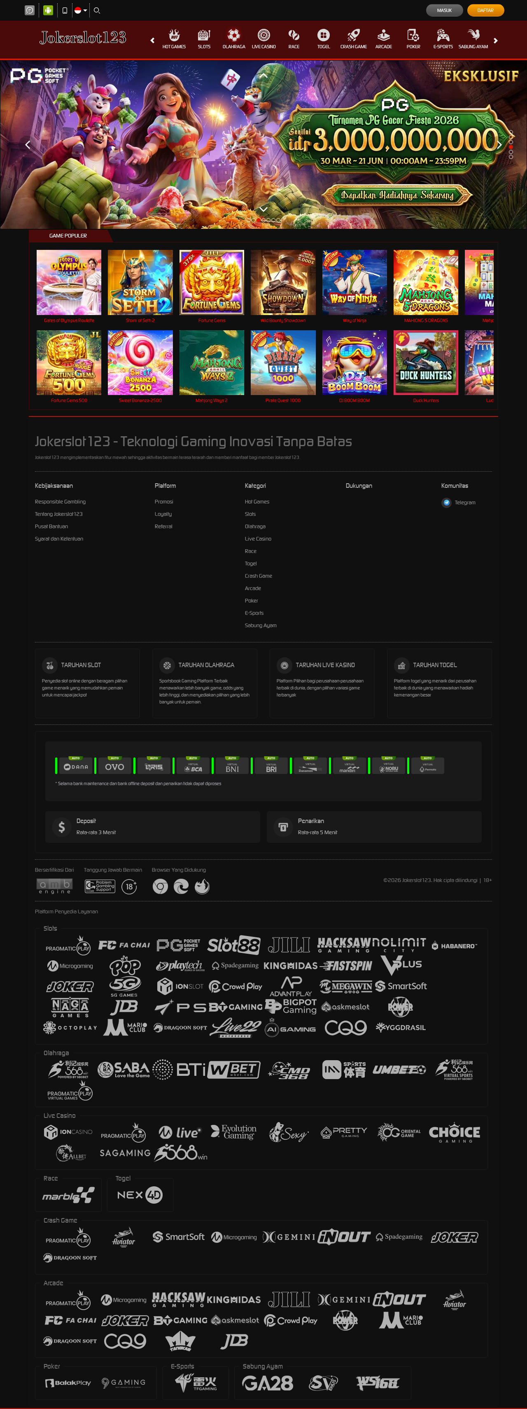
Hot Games (174, 46)
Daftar (486, 10)
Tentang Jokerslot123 (59, 513)
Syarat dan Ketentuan (59, 538)
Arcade (383, 46)
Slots (204, 46)
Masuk (444, 10)
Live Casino (264, 46)
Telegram (465, 502)
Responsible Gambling (60, 501)
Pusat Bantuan (51, 526)
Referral (164, 526)
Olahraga (234, 46)
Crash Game (353, 46)
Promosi (164, 501)
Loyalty (163, 513)
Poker (413, 46)
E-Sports (443, 46)
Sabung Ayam (473, 46)
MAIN (74, 282)
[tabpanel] (263, 144)
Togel (323, 46)
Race (294, 46)
